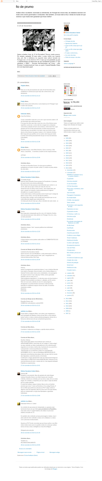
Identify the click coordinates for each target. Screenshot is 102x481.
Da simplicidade (71, 197)
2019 (67, 155)
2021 (67, 150)
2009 (67, 308)
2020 (67, 153)
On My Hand (70, 225)
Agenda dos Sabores (71, 43)
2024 (67, 143)
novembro (70, 172)
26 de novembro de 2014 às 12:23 (30, 231)
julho (68, 280)
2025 (67, 140)
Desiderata (70, 219)
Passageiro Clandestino (74, 195)
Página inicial (40, 452)
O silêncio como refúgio (73, 235)
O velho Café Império (73, 242)
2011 (67, 303)
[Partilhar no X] (52, 76)
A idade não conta (72, 260)
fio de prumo (24, 6)
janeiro (69, 295)
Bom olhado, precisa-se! (74, 252)
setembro (70, 275)
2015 (67, 165)
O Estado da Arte (70, 41)
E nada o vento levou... (71, 53)
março (69, 290)
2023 (67, 145)
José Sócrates (71, 192)
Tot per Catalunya (72, 237)
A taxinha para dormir (73, 233)
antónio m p (24, 311)
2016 (67, 163)
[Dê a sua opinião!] (50, 76)
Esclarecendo (71, 230)
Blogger (55, 469)
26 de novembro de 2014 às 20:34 (30, 259)
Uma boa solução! (72, 181)
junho (69, 283)
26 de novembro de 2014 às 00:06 (30, 219)
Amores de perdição (72, 262)
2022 (67, 148)
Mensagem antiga (55, 452)
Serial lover (70, 265)
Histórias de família (72, 240)
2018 (67, 158)
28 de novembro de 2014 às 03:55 (30, 445)
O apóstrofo (70, 178)
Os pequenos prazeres (73, 245)
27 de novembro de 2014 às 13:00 (30, 395)
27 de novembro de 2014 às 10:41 (30, 365)
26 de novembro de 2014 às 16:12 (30, 243)
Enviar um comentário (25, 448)
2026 (67, 138)
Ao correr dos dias (70, 55)
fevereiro (69, 293)
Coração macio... (71, 270)
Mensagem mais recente (24, 452)
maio (68, 285)
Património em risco (72, 209)
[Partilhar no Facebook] (53, 76)
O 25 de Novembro (72, 186)
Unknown (24, 113)
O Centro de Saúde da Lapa (75, 257)
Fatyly (22, 101)
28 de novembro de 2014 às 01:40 (30, 432)
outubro (69, 273)
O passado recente (72, 211)
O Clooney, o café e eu (73, 214)
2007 (67, 313)
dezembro (70, 170)
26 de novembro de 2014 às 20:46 (30, 293)
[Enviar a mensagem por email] (49, 76)
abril (68, 288)
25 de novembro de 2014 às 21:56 (30, 141)
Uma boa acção (71, 216)
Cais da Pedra (71, 247)
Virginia (23, 85)
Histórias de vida (71, 267)
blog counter (69, 117)
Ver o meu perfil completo (71, 35)
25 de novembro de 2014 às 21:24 (30, 108)
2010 (67, 306)
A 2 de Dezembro (72, 183)
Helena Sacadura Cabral (28, 177)
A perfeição (70, 228)
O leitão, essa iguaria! (73, 200)
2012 (67, 301)
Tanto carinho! (71, 202)
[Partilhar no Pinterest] (55, 76)
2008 (67, 311)
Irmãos (69, 255)
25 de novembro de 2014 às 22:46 (30, 157)
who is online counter (65, 117)
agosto (69, 278)
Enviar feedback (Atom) (31, 455)
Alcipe (23, 147)
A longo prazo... (71, 250)
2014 (67, 168)
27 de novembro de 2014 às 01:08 (30, 321)
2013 (67, 298)
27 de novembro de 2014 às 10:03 (30, 332)
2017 (67, 160)
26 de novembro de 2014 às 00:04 (30, 203)
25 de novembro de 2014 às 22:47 (30, 171)
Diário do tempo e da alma (72, 57)
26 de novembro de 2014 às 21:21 (30, 305)
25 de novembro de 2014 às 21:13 (30, 95)
